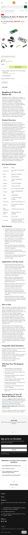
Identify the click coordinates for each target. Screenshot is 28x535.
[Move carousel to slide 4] (15, 487)
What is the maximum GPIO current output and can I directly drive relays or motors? (13, 352)
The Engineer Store (7, 400)
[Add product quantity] (7, 67)
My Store (4, 18)
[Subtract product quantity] (2, 67)
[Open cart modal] (26, 2)
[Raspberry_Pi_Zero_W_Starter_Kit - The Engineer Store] (14, 39)
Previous (22, 10)
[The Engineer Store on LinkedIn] (6, 522)
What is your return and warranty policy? (11, 358)
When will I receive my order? (9, 357)
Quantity (3, 64)
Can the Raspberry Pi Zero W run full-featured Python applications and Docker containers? (13, 349)
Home (2, 10)
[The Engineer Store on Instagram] (4, 522)
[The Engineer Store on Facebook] (1, 522)
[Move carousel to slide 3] (14, 487)
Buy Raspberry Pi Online (9, 10)
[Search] (25, 6)
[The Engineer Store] (14, 2)
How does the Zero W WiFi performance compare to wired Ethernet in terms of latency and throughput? (14, 355)
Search (2, 532)
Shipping (3, 78)
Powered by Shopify (20, 528)
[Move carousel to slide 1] (12, 487)
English (3, 526)
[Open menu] (1, 2)
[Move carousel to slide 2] (13, 487)
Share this (5, 82)
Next (26, 10)
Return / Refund (7, 532)
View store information (6, 75)
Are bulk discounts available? (9, 360)
